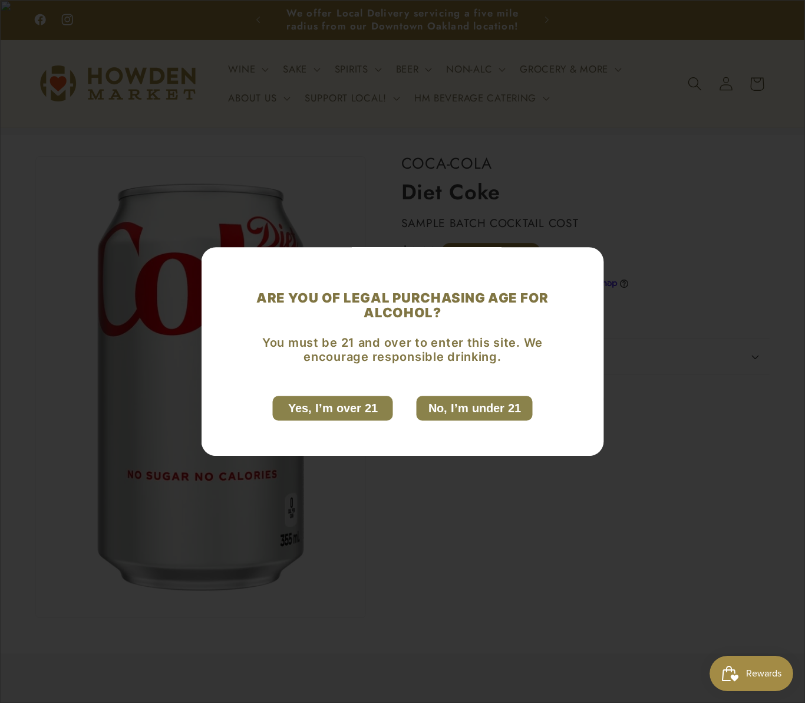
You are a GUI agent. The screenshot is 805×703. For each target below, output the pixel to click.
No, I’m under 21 (474, 408)
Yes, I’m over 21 (333, 408)
